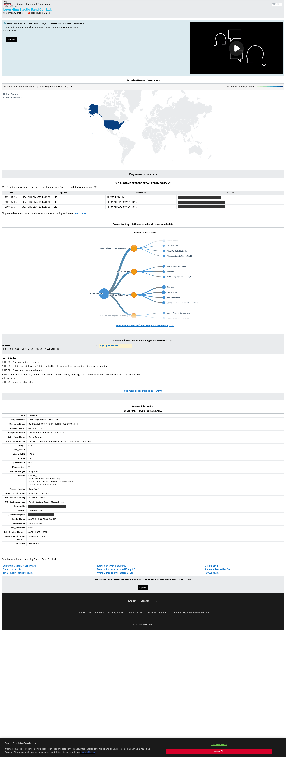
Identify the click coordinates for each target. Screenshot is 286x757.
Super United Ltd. (12, 569)
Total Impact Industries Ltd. (18, 573)
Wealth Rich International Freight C (116, 569)
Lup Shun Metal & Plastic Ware (19, 566)
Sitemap (99, 613)
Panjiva (10, 4)
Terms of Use (84, 613)
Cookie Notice (134, 613)
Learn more (80, 213)
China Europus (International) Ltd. (115, 573)
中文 (155, 601)
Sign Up (11, 39)
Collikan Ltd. (211, 566)
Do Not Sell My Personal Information (189, 613)
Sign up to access (108, 346)
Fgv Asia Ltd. (212, 573)
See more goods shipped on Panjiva (143, 391)
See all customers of (145, 325)
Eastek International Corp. (111, 566)
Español (144, 601)
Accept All (219, 751)
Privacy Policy (115, 613)
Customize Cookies (156, 613)
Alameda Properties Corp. (219, 569)
